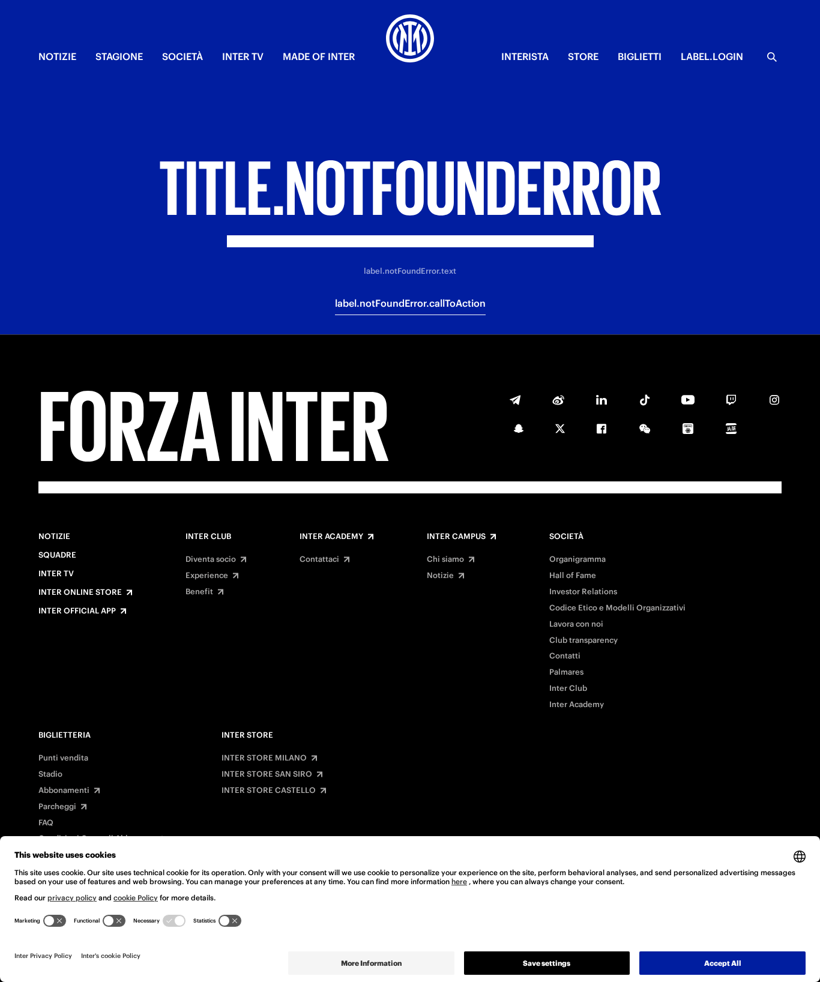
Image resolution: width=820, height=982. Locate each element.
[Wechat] (645, 428)
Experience (206, 575)
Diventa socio (210, 559)
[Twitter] (560, 428)
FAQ (45, 823)
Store (583, 56)
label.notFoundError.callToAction (410, 303)
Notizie (54, 536)
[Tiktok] (645, 400)
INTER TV (243, 56)
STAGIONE (119, 56)
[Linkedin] (601, 400)
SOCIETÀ (182, 56)
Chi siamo (445, 559)
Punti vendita (63, 758)
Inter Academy (331, 536)
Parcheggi (57, 807)
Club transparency (583, 640)
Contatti (564, 656)
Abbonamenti (63, 790)
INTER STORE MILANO (264, 758)
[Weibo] (558, 400)
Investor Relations (583, 592)
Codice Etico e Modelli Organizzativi (617, 608)
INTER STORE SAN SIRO (267, 774)
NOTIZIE (57, 56)
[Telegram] (515, 400)
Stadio (50, 774)
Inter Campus (456, 536)
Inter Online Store (80, 592)
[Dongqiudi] (688, 428)
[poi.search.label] (772, 57)
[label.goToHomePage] (410, 40)
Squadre (57, 555)
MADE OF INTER (319, 56)
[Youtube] (688, 400)
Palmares (566, 672)
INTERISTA (525, 56)
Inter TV (56, 574)
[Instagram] (774, 400)
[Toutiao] (731, 428)
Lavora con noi (576, 624)
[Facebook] (601, 428)
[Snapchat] (518, 428)
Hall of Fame (572, 575)
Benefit (199, 592)
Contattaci (319, 559)
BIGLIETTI (640, 56)
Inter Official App (77, 611)
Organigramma (577, 559)
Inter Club (208, 536)
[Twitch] (731, 400)
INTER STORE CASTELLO (269, 790)
